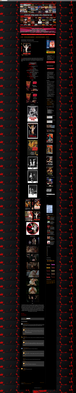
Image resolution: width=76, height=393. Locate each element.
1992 (49, 283)
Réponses (25, 340)
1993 (50, 283)
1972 (52, 280)
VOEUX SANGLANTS (51, 230)
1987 (50, 282)
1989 (54, 282)
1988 (52, 282)
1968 (48, 280)
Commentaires (49, 122)
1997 (52, 283)
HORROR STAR (52, 236)
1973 (54, 280)
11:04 (26, 368)
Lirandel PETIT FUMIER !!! (50, 99)
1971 (51, 280)
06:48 (28, 323)
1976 (23, 319)
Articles (48, 116)
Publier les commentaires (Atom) (27, 383)
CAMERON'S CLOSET (51, 226)
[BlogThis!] (27, 318)
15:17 (28, 329)
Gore (26, 319)
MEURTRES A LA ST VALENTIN (52, 216)
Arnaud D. (24, 336)
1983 (52, 281)
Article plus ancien (42, 382)
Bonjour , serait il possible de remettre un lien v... (50, 103)
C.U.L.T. (26, 329)
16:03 (25, 358)
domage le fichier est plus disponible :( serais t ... (50, 104)
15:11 (28, 352)
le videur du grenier (25, 323)
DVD (24, 319)
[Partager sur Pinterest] (29, 318)
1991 (48, 283)
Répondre (24, 326)
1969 (49, 280)
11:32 (26, 336)
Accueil (32, 382)
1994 (51, 283)
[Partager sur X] (28, 318)
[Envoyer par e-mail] (26, 318)
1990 (47, 283)
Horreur (27, 319)
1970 (50, 280)
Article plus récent (23, 382)
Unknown (24, 368)
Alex (23, 358)
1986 (48, 282)
